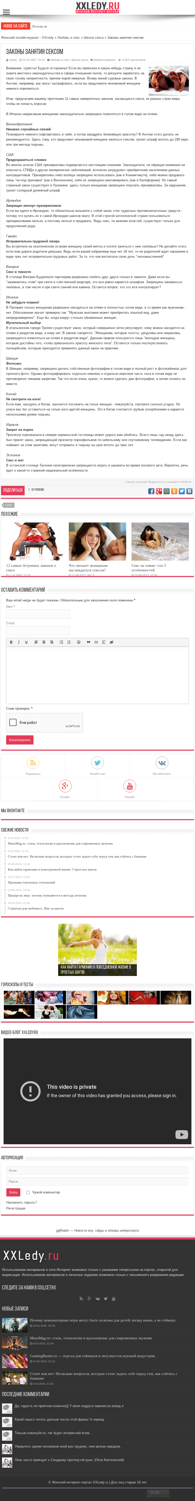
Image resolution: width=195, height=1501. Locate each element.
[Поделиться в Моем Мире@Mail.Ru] (167, 491)
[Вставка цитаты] (88, 642)
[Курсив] (19, 642)
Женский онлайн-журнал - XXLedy (27, 37)
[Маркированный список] (61, 642)
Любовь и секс (68, 37)
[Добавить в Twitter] (182, 491)
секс (9, 505)
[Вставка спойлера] (104, 642)
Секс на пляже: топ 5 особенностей (149, 567)
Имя (10, 607)
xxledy (13, 59)
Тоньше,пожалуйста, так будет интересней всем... (53, 1433)
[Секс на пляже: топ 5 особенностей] (160, 541)
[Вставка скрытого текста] (111, 642)
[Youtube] (113, 1299)
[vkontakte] (97, 1299)
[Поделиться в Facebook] (151, 491)
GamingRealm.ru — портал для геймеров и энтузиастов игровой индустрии (92, 1356)
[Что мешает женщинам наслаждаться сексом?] (97, 541)
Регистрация (15, 1208)
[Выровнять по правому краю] (51, 642)
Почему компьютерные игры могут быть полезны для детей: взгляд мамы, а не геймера (102, 1320)
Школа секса (94, 37)
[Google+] (89, 1299)
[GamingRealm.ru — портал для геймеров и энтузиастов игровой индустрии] (14, 1361)
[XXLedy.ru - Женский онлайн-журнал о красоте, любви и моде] (97, 7)
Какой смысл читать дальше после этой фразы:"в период (59, 1419)
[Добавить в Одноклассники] (174, 491)
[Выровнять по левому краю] (36, 642)
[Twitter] (105, 1299)
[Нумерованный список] (69, 642)
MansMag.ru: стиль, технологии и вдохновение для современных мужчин (91, 1338)
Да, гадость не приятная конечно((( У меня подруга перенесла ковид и (69, 1406)
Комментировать (105, 59)
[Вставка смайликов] (79, 642)
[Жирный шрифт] (11, 642)
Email (10, 623)
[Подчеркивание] (26, 642)
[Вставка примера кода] (96, 642)
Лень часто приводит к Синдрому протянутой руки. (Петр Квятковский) (69, 1460)
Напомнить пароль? (21, 1202)
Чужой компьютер (45, 1192)
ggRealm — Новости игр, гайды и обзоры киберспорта (97, 1230)
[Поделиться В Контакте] (189, 491)
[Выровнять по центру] (44, 642)
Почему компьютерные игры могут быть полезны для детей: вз (77, 26)
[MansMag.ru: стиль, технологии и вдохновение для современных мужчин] (14, 1343)
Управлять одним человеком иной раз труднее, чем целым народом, (68, 1446)
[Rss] (81, 1299)
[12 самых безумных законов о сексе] (34, 541)
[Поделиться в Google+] (159, 491)
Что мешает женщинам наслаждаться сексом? (88, 567)
